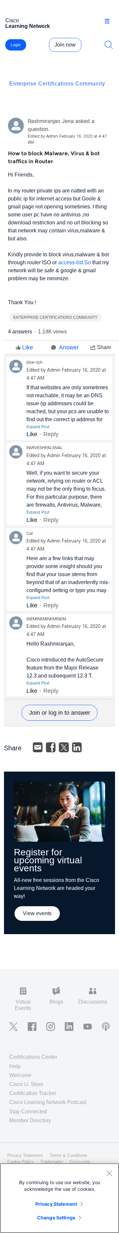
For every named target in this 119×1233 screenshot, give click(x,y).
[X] (64, 747)
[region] (59, 1198)
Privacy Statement (56, 1204)
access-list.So (74, 262)
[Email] (38, 747)
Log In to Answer (59, 713)
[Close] (109, 1173)
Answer (69, 347)
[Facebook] (51, 747)
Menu (109, 21)
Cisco (27, 23)
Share (104, 347)
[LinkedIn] (77, 747)
